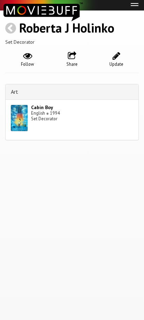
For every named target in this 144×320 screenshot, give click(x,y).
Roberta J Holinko (66, 28)
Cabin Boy (42, 107)
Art (14, 91)
